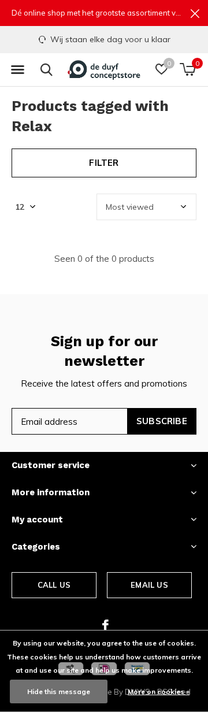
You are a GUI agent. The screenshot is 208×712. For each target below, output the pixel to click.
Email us (149, 584)
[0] (187, 69)
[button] (17, 70)
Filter (103, 162)
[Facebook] (105, 624)
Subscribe (161, 421)
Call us (54, 584)
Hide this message (58, 691)
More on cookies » (159, 691)
